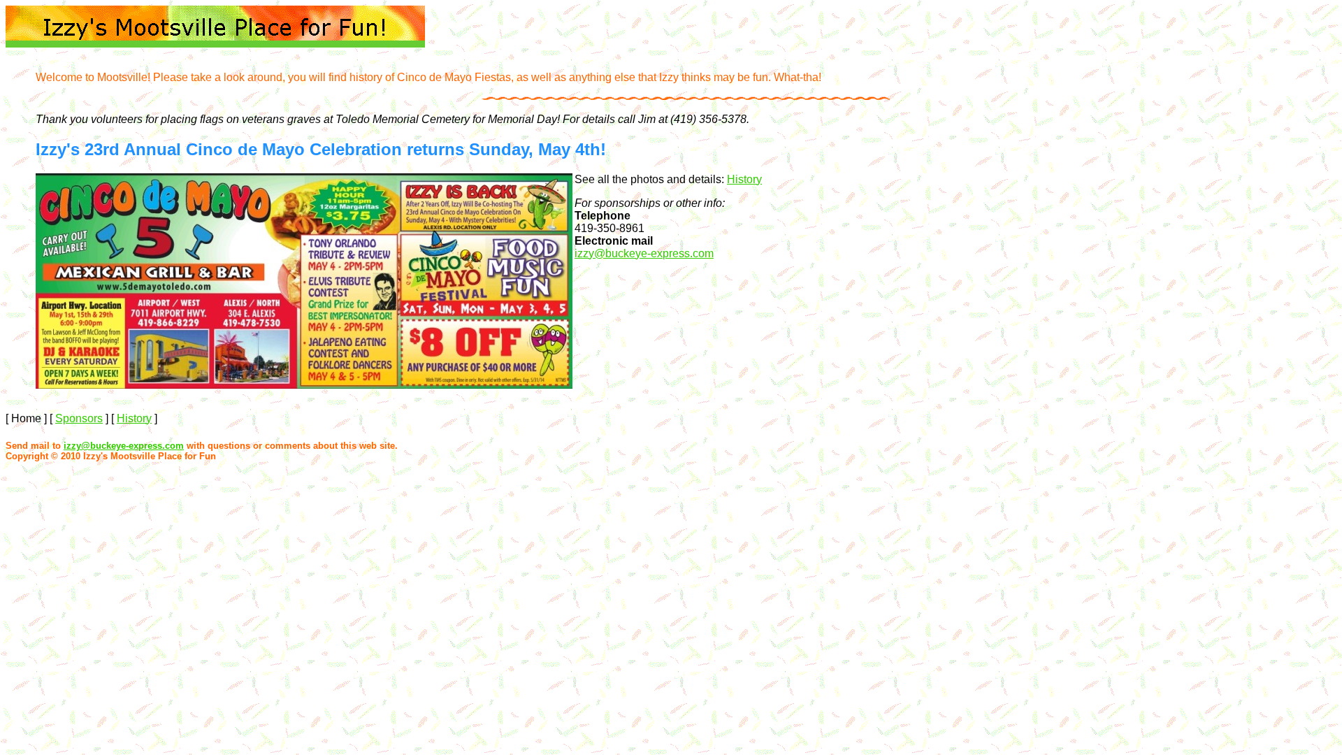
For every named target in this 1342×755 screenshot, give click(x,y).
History (744, 179)
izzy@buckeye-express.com (644, 253)
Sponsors (79, 418)
